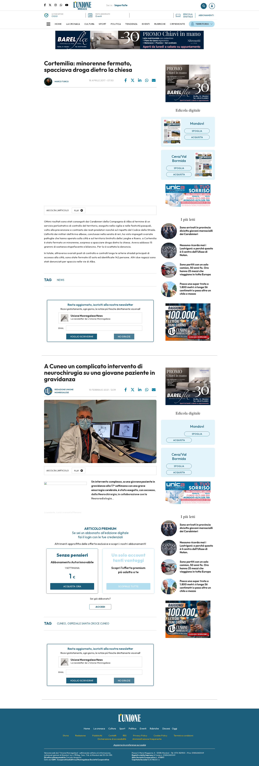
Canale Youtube (66, 4)
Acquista (197, 137)
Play (76, 210)
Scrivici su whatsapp (62, 4)
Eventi (98, 16)
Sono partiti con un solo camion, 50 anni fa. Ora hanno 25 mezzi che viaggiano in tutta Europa (195, 269)
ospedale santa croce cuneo (88, 623)
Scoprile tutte (128, 586)
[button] (212, 6)
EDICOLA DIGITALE (188, 15)
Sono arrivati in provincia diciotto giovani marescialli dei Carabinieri (196, 231)
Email (61, 328)
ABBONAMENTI (206, 15)
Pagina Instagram (57, 4)
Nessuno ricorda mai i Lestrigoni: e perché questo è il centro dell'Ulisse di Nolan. (196, 250)
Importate (121, 5)
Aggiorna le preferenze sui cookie (129, 745)
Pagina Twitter (51, 4)
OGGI (55, 16)
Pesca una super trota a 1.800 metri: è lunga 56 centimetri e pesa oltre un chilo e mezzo (195, 288)
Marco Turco (62, 81)
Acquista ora (72, 586)
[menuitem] (58, 23)
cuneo (61, 623)
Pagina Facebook (46, 4)
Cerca (204, 6)
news (60, 280)
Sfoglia (197, 130)
